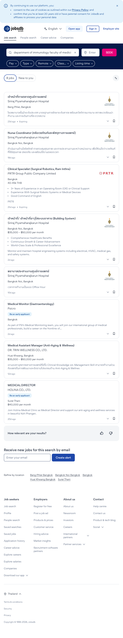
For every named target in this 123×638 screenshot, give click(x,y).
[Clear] (75, 52)
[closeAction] (117, 6)
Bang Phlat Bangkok (41, 475)
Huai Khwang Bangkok (42, 479)
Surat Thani (64, 479)
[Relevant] (102, 433)
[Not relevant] (111, 433)
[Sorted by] (116, 78)
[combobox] (42, 52)
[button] (53, 28)
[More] (107, 121)
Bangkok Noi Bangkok (67, 475)
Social (96, 527)
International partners (70, 535)
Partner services (72, 544)
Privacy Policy (80, 9)
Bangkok (87, 475)
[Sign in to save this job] (114, 121)
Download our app (14, 575)
